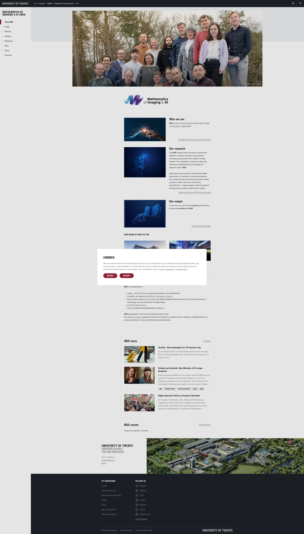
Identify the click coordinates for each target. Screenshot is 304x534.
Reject (110, 275)
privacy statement (166, 269)
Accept (126, 275)
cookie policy (181, 269)
